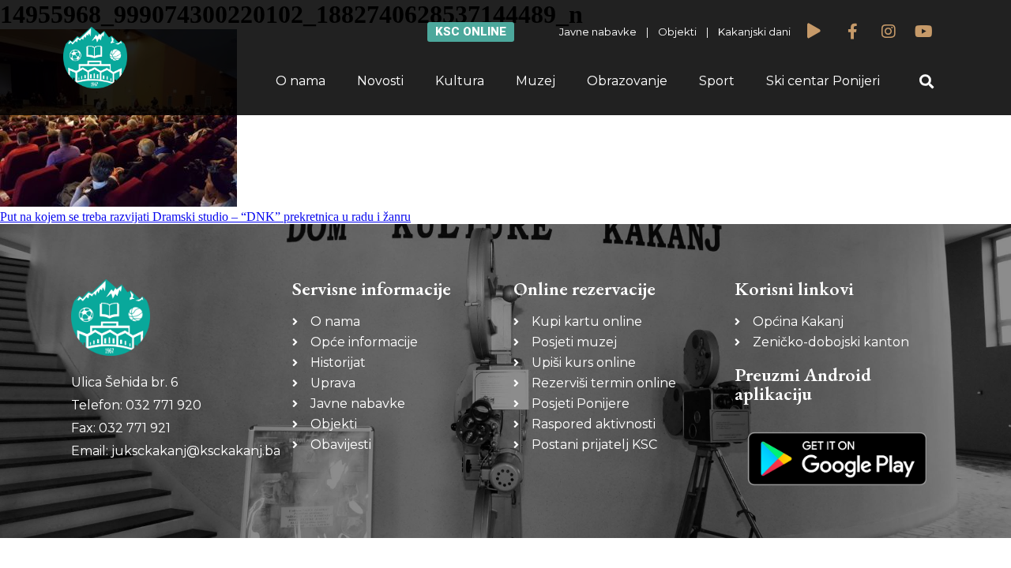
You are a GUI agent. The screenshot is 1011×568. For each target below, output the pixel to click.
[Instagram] (888, 31)
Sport (717, 80)
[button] (927, 82)
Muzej (535, 80)
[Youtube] (924, 31)
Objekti (677, 31)
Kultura (459, 80)
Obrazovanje (627, 80)
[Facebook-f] (853, 31)
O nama (300, 80)
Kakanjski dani (754, 31)
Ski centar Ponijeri (823, 80)
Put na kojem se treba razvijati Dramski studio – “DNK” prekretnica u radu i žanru (205, 216)
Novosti (380, 80)
